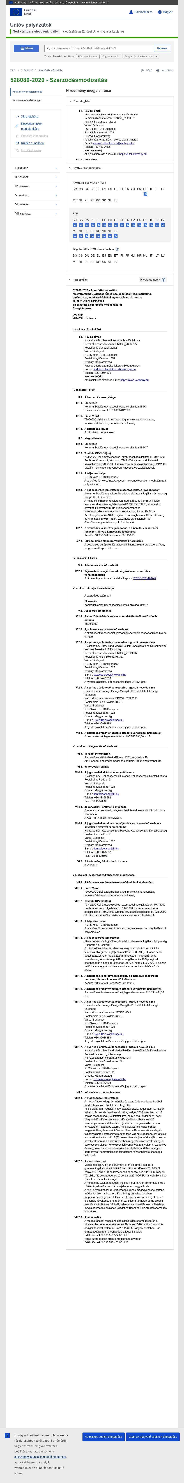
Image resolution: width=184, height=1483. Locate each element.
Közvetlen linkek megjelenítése (31, 126)
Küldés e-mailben (32, 143)
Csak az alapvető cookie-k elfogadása (153, 1436)
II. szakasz (22, 177)
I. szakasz (21, 167)
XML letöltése (29, 116)
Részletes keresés (88, 56)
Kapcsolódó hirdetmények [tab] (27, 100)
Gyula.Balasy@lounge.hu (108, 719)
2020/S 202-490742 (144, 578)
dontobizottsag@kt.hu (106, 793)
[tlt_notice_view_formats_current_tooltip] (163, 280)
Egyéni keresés (111, 56)
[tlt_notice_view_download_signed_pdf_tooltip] (146, 194)
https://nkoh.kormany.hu (133, 154)
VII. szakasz (23, 213)
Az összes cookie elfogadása (103, 1436)
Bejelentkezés (143, 11)
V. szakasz (22, 195)
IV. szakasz (22, 186)
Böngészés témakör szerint (139, 56)
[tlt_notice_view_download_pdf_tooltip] (75, 224)
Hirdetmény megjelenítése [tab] (27, 91)
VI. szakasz (22, 204)
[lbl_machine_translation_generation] (117, 249)
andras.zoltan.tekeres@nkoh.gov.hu (113, 143)
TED (12, 70)
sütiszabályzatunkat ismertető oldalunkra (40, 1456)
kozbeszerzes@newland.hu (109, 674)
